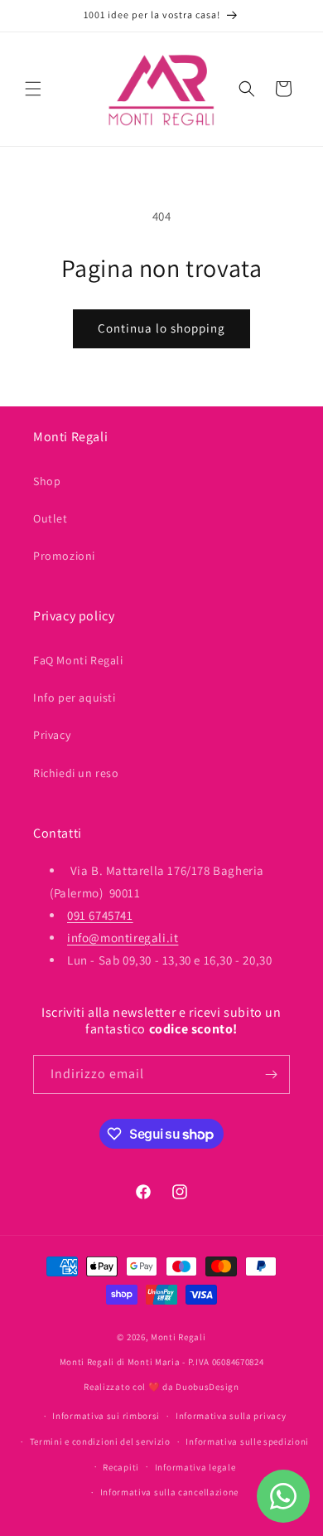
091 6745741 (100, 915)
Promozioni (64, 555)
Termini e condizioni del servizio (100, 1441)
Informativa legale (195, 1467)
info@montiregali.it (122, 937)
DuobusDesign (207, 1387)
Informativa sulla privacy (231, 1416)
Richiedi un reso (76, 773)
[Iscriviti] (271, 1074)
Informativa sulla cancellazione (169, 1492)
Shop (46, 481)
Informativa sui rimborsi (106, 1416)
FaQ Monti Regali (78, 660)
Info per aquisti (74, 697)
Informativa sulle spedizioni (247, 1441)
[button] (33, 88)
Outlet (50, 518)
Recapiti (121, 1467)
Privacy (51, 734)
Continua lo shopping (161, 328)
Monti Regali (178, 1337)
